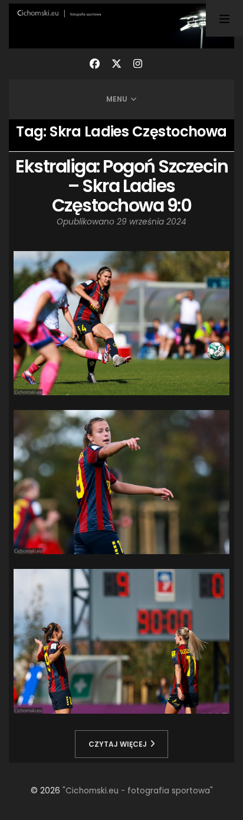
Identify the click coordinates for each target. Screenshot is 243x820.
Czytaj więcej (117, 744)
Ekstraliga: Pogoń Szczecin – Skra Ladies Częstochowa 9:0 (121, 186)
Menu (116, 99)
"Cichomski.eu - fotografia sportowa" (138, 790)
